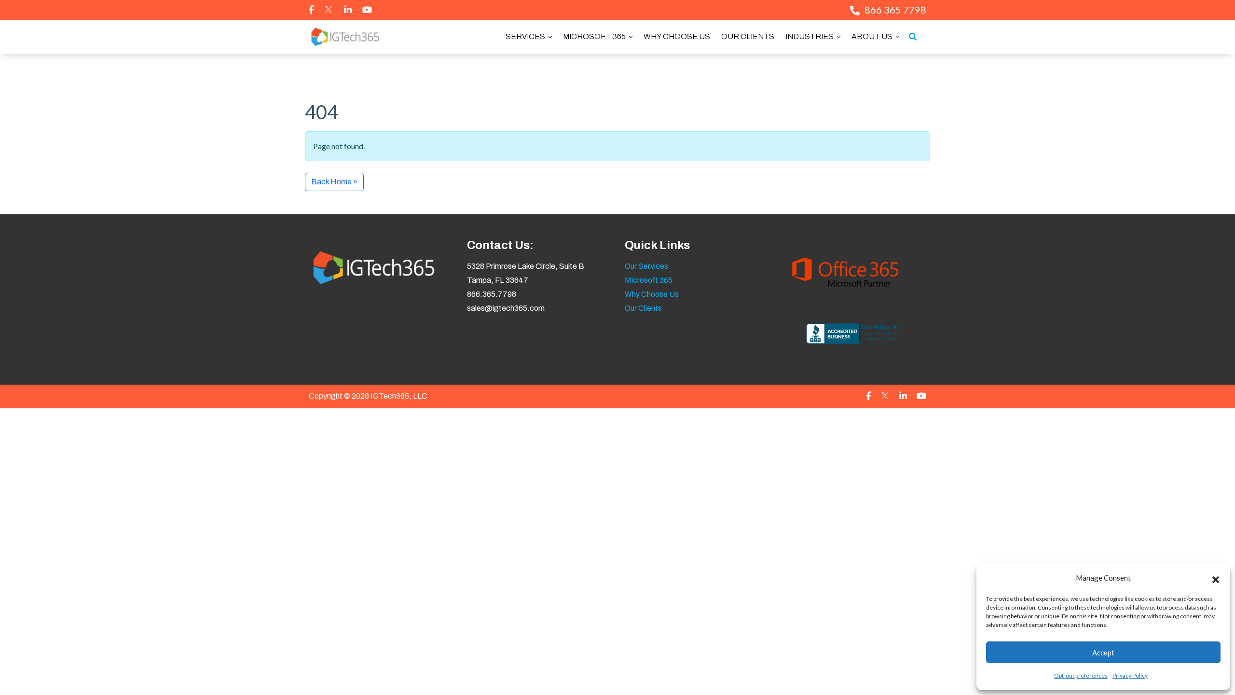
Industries (810, 36)
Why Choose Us (677, 36)
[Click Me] (311, 9)
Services (526, 36)
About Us (872, 36)
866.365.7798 (491, 294)
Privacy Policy (1130, 675)
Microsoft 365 (595, 36)
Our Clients (747, 36)
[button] (1216, 578)
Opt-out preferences (1081, 675)
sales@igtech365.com (506, 308)
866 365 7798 (895, 9)
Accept (1103, 652)
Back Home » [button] (334, 182)
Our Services (646, 266)
